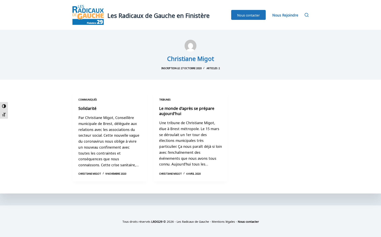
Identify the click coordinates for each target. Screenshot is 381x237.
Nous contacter (248, 15)
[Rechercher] (307, 15)
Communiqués (87, 99)
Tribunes (165, 99)
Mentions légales (223, 221)
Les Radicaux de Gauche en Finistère (158, 15)
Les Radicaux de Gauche (193, 221)
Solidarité (87, 107)
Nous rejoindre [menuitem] (285, 15)
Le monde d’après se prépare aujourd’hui (186, 110)
